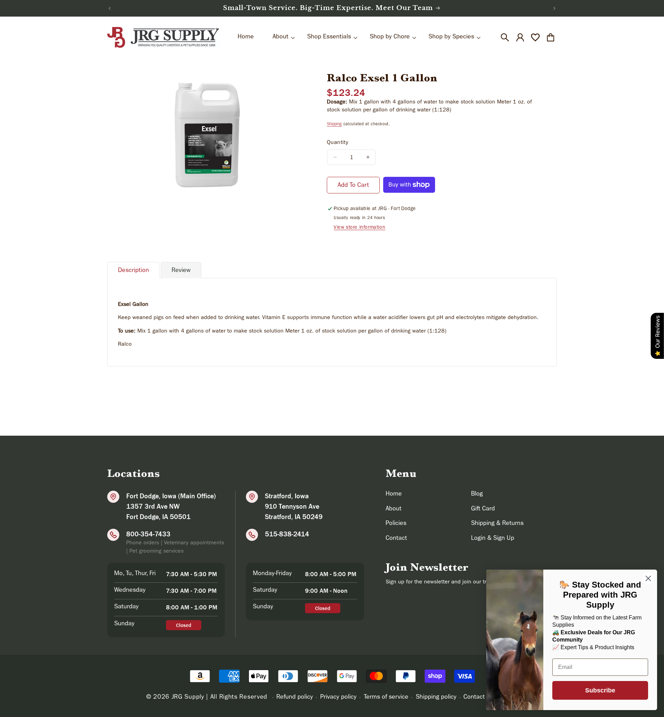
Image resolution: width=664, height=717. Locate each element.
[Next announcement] (554, 8)
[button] (505, 37)
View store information (359, 227)
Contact (396, 539)
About (394, 509)
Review (181, 271)
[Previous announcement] (109, 8)
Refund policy (294, 698)
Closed (183, 625)
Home (394, 494)
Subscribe (600, 690)
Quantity (337, 143)
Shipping (334, 124)
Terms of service (386, 698)
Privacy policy (338, 698)
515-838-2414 (287, 534)
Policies (396, 524)
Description (133, 271)
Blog (477, 494)
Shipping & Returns (497, 524)
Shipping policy (436, 698)
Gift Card (483, 509)
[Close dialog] (648, 578)
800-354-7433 (148, 534)
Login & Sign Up (492, 539)
